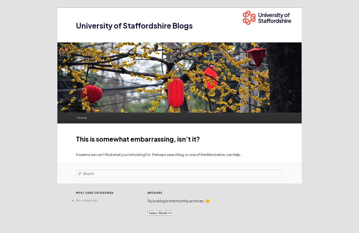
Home (82, 118)
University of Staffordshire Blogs (134, 25)
